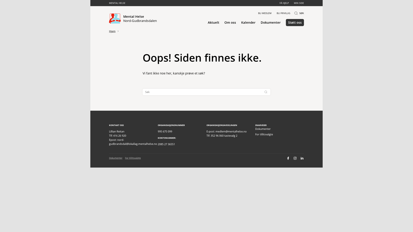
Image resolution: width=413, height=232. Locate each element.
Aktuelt (213, 22)
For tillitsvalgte (264, 134)
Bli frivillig (283, 13)
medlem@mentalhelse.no (231, 131)
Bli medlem (265, 13)
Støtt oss (295, 22)
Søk (301, 13)
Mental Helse (117, 3)
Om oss (230, 22)
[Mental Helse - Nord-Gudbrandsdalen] (115, 19)
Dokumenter (271, 22)
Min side (299, 3)
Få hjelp (284, 3)
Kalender (248, 22)
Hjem (112, 31)
